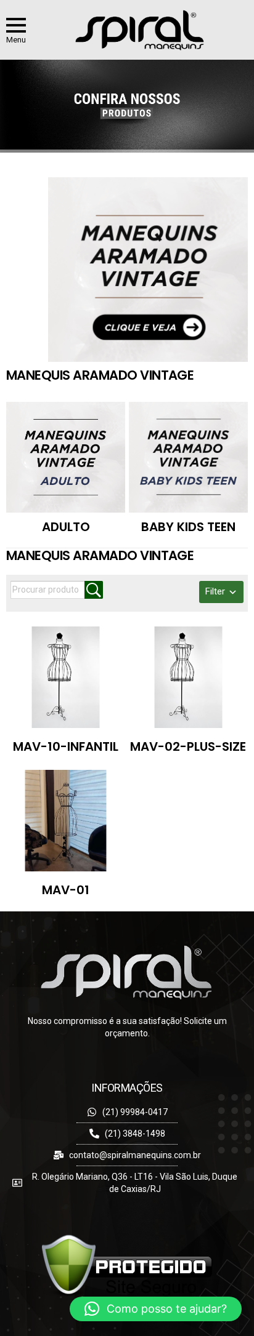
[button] (156, 1309)
